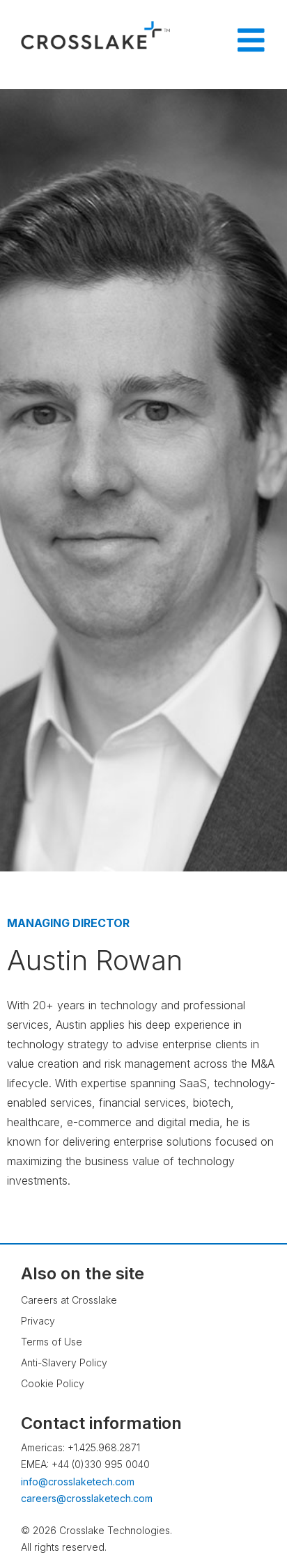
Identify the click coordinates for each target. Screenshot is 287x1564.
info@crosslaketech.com (77, 1481)
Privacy (38, 1321)
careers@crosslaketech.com (87, 1498)
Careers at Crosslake (69, 1300)
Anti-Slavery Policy (64, 1362)
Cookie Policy (52, 1383)
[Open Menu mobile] (250, 40)
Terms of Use (51, 1342)
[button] (248, 1511)
